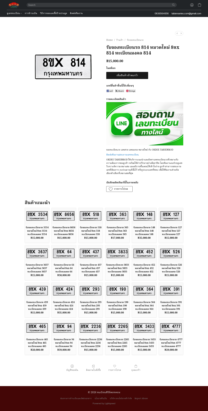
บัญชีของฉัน (72, 370)
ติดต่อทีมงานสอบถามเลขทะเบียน (122, 155)
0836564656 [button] (162, 13)
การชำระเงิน (31, 13)
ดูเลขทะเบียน (14, 13)
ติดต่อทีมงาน (76, 13)
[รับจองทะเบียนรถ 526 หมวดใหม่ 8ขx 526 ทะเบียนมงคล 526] (171, 253)
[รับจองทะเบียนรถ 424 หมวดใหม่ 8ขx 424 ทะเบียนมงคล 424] (64, 291)
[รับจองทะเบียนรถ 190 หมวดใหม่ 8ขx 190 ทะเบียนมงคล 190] (117, 291)
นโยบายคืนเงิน (101, 398)
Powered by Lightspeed (104, 403)
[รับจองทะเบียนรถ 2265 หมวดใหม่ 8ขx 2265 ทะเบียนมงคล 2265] (117, 328)
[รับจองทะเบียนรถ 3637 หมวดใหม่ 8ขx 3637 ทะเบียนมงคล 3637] (37, 253)
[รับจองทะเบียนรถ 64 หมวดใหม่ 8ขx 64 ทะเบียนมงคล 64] (64, 253)
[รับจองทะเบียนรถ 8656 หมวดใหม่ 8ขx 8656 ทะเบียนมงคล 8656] (64, 216)
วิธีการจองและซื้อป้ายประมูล (53, 13)
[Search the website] (173, 5)
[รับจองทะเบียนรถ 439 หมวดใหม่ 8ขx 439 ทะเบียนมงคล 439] (37, 291)
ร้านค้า (119, 40)
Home (109, 40)
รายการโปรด (114, 370)
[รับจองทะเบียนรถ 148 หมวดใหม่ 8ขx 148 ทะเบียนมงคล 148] (144, 216)
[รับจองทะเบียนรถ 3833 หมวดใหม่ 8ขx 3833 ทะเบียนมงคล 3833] (117, 253)
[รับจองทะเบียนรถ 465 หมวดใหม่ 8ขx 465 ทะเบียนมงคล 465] (37, 328)
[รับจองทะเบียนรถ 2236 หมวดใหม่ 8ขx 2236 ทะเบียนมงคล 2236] (91, 328)
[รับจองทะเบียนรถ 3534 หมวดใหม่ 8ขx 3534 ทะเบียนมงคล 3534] (37, 216)
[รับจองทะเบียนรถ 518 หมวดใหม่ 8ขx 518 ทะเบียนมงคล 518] (91, 216)
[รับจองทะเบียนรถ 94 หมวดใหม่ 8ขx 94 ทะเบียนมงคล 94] (64, 328)
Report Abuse (141, 398)
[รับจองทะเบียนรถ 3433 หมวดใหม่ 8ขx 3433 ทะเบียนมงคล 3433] (144, 328)
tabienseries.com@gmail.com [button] (186, 13)
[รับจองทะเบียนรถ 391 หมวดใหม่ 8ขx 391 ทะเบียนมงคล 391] (171, 291)
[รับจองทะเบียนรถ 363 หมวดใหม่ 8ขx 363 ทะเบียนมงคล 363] (117, 216)
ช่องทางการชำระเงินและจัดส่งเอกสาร (76, 398)
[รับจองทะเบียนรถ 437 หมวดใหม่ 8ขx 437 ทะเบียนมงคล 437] (91, 253)
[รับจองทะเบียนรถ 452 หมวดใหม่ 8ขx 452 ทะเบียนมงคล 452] (144, 253)
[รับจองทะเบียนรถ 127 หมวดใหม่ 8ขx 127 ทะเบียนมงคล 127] (171, 216)
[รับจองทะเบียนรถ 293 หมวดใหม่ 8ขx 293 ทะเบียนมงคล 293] (91, 291)
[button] (14, 4)
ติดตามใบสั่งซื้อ (93, 370)
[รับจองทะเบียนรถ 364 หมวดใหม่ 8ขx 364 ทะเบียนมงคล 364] (144, 291)
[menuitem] (177, 33)
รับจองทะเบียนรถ (135, 40)
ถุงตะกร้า (135, 370)
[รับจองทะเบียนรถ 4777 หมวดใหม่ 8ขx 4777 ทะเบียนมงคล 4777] (171, 328)
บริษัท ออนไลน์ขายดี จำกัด (121, 398)
